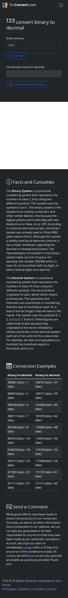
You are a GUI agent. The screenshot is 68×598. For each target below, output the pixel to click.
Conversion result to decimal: (25, 67)
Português (9, 589)
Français (37, 589)
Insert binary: (15, 38)
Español (24, 589)
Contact (51, 589)
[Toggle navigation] (61, 5)
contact (28, 547)
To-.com (22, 4)
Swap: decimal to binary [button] (29, 84)
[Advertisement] (34, 135)
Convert (19, 56)
